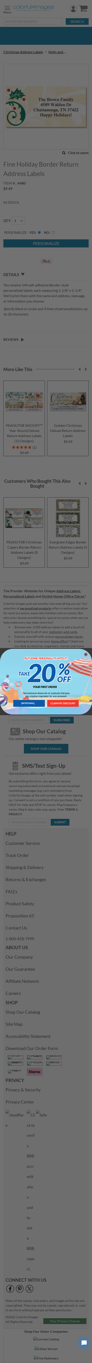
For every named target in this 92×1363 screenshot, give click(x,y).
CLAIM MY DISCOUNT (62, 703)
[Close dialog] (86, 654)
